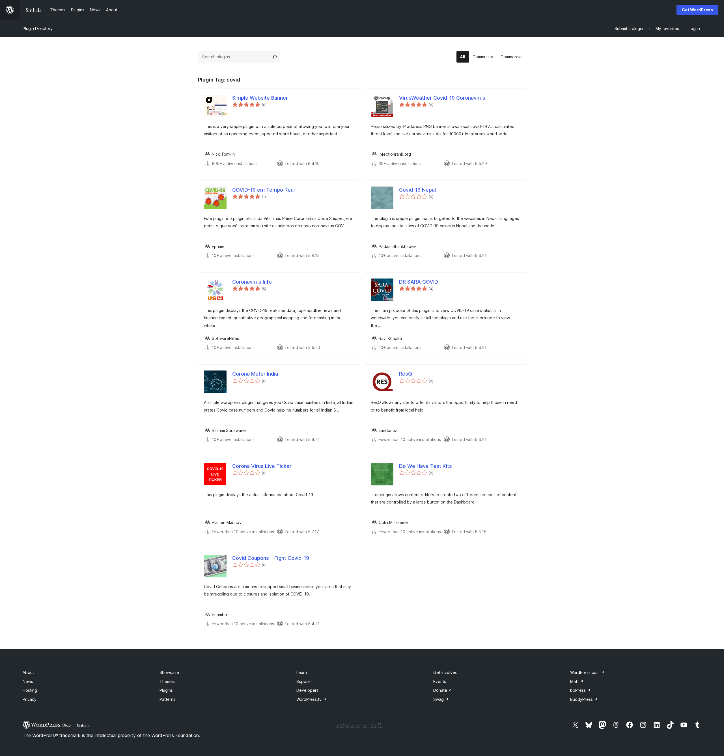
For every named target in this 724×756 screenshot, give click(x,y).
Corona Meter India (255, 374)
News (28, 681)
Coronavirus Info (252, 282)
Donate (442, 690)
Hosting (30, 690)
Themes (167, 681)
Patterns (167, 699)
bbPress (580, 690)
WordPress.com (587, 672)
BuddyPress (584, 699)
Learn (301, 672)
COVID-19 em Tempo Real (263, 190)
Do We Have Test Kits (425, 466)
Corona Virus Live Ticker (262, 466)
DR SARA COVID (418, 282)
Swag (441, 699)
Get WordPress (697, 9)
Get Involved (445, 672)
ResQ (405, 374)
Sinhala (83, 725)
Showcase (169, 672)
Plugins (166, 690)
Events (439, 681)
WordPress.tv (311, 699)
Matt (576, 681)
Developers (307, 690)
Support (304, 681)
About (28, 672)
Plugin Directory (38, 28)
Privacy (29, 699)
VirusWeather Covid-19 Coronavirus (442, 98)
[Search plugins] (274, 57)
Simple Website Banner (260, 98)
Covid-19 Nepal (417, 190)
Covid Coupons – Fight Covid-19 (270, 558)
